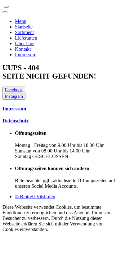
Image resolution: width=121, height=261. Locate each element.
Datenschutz (15, 120)
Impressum (25, 54)
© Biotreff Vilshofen (35, 196)
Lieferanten (26, 38)
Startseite (24, 26)
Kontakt (23, 49)
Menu (20, 21)
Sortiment (24, 32)
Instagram (14, 96)
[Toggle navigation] (6, 7)
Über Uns (24, 43)
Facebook (14, 90)
